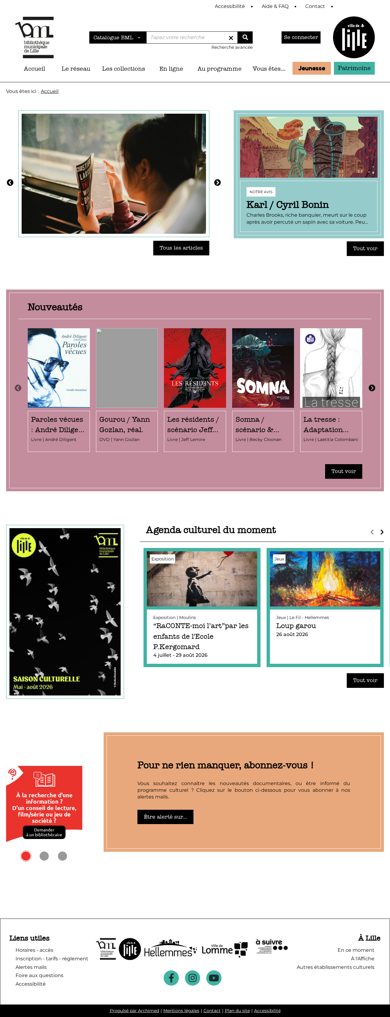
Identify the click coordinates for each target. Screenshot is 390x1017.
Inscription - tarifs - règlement (52, 959)
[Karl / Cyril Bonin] (309, 174)
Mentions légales (181, 1010)
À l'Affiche (362, 959)
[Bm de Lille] (34, 37)
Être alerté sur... (165, 817)
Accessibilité (267, 1010)
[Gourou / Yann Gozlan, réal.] (127, 390)
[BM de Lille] (354, 37)
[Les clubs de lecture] (113, 173)
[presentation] (17, 387)
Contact (212, 1010)
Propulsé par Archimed (134, 1010)
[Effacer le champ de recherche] (231, 37)
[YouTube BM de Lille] (214, 978)
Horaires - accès (34, 950)
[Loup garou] (325, 607)
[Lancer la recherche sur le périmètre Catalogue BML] (245, 37)
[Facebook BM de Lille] (171, 978)
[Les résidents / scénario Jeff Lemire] (195, 390)
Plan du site (237, 1010)
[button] (76, 69)
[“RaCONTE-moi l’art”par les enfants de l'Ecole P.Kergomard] (202, 607)
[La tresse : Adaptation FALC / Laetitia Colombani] (331, 390)
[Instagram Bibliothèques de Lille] (192, 978)
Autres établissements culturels (335, 967)
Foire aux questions (39, 975)
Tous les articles (181, 248)
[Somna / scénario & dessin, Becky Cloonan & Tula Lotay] (263, 390)
